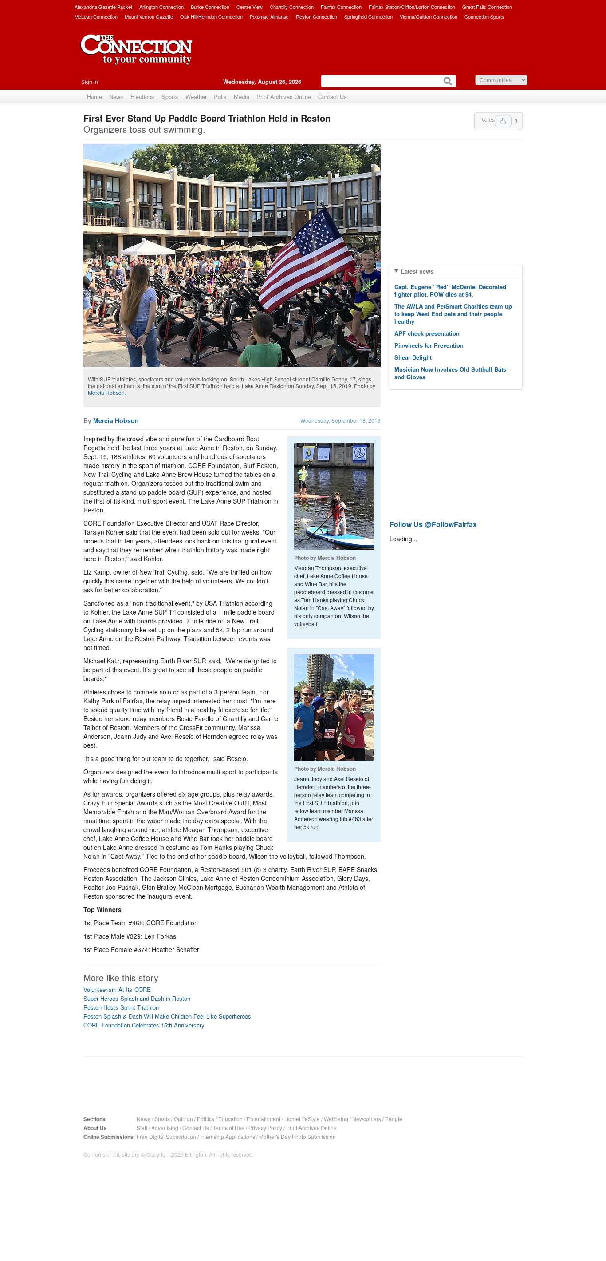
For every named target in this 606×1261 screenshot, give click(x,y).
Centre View (249, 6)
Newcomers (366, 1118)
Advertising (164, 1127)
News (116, 96)
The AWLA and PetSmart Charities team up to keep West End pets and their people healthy (453, 313)
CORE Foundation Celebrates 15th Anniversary (144, 1025)
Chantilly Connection (292, 6)
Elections (142, 96)
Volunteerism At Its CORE (117, 989)
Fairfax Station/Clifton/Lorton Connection (412, 6)
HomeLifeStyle (302, 1118)
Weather (196, 96)
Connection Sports (484, 16)
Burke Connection (210, 6)
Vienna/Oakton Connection (428, 16)
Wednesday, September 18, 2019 (340, 420)
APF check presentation (427, 333)
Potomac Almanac (269, 16)
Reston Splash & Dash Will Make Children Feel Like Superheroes (167, 1016)
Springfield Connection (368, 16)
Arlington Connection (161, 6)
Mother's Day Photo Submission (297, 1136)
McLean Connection (96, 16)
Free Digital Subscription (166, 1136)
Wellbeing (336, 1118)
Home (94, 96)
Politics (205, 1118)
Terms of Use (228, 1127)
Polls (220, 96)
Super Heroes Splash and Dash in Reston (136, 998)
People (393, 1118)
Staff (142, 1127)
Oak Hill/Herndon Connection (211, 16)
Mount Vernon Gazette (149, 16)
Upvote (503, 121)
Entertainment (263, 1118)
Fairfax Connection (341, 6)
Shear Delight (413, 357)
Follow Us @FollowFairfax (433, 524)
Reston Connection (316, 16)
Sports (169, 96)
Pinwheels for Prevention (429, 345)
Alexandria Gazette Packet (103, 6)
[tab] (456, 271)
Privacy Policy (265, 1127)
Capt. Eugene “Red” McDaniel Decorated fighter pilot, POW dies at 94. (450, 290)
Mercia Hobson (106, 392)
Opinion (183, 1118)
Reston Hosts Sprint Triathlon (121, 1007)
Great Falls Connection (487, 6)
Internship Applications (227, 1136)
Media (241, 96)
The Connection (137, 56)
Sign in (89, 81)
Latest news (417, 271)
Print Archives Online (283, 96)
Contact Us (332, 96)
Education (230, 1118)
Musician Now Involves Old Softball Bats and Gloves (450, 373)
